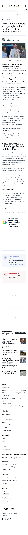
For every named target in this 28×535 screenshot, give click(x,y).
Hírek (3, 417)
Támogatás (5, 461)
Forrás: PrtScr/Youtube (14, 60)
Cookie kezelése (6, 403)
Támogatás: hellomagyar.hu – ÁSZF (12, 398)
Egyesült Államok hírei (8, 419)
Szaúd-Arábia (21, 212)
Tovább (11, 279)
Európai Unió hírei (7, 430)
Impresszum (5, 387)
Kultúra (4, 441)
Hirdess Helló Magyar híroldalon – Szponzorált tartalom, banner (11, 458)
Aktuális (4, 438)
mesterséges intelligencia (9, 212)
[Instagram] (8, 519)
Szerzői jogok (5, 395)
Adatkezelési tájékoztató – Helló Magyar (13, 406)
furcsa (9, 209)
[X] (10, 519)
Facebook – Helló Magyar (9, 464)
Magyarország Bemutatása (9, 480)
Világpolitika (5, 446)
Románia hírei (6, 425)
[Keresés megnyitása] (25, 6)
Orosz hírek (5, 427)
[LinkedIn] (2, 519)
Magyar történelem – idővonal (10, 478)
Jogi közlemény (6, 400)
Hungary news (6, 414)
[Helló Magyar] (14, 6)
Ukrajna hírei (5, 422)
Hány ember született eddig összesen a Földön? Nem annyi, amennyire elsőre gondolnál (9, 343)
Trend (3, 444)
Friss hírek (4, 483)
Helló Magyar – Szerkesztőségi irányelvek (13, 393)
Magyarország (6, 449)
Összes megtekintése (20, 332)
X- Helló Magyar (6, 469)
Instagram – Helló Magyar (9, 467)
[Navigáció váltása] (3, 6)
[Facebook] (5, 519)
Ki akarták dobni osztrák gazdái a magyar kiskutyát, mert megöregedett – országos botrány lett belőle (10, 363)
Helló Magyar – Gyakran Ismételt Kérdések (14, 390)
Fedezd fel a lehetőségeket (16, 264)
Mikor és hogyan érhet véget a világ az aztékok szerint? (10, 352)
